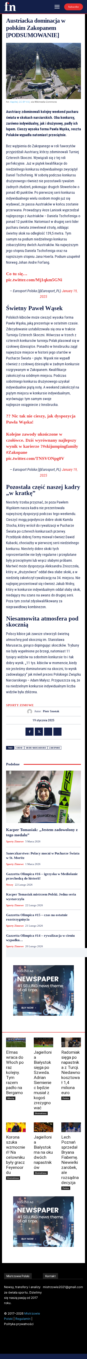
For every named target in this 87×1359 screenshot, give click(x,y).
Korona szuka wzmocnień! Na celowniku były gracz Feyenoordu (15, 1155)
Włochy (10, 1098)
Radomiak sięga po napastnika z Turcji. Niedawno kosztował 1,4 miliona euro (70, 1072)
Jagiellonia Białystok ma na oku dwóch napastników (43, 1152)
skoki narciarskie (36, 748)
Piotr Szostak (51, 711)
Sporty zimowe (20, 705)
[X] (39, 732)
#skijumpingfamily (60, 446)
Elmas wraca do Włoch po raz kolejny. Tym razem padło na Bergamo (15, 1072)
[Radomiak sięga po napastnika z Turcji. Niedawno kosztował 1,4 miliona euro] (71, 1042)
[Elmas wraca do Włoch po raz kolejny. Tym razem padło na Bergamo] (16, 1042)
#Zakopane (16, 452)
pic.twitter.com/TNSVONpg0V (35, 458)
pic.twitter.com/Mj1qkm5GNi (34, 279)
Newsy (9, 884)
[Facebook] (29, 732)
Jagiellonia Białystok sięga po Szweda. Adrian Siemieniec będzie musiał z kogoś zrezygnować (43, 1080)
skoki (19, 748)
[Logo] (10, 6)
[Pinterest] (48, 732)
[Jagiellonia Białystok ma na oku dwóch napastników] (43, 1127)
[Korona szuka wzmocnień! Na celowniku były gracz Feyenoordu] (16, 1127)
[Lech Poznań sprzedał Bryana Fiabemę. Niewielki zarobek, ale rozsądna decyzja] (71, 1127)
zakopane (54, 748)
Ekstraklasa (41, 1113)
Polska (66, 1098)
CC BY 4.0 (24, 101)
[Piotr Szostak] (30, 711)
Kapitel (14, 101)
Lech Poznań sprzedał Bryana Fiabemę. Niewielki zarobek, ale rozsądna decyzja (70, 1160)
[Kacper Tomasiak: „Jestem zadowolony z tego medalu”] (43, 797)
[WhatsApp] (57, 732)
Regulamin (23, 1319)
